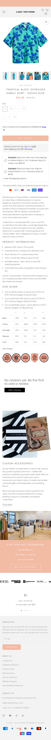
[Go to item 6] (45, 76)
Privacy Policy (8, 669)
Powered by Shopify (35, 723)
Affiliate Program (9, 681)
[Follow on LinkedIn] (23, 715)
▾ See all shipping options (15, 178)
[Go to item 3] (21, 76)
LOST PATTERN (25, 85)
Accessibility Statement (12, 685)
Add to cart (26, 138)
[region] (25, 600)
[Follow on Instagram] (3, 715)
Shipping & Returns (10, 665)
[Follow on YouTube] (10, 715)
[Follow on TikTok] (16, 715)
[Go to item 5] (37, 76)
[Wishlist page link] (46, 14)
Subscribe (11, 647)
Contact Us (7, 660)
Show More (7, 504)
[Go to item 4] (29, 76)
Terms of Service (9, 677)
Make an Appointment (25, 567)
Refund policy (8, 673)
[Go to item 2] (13, 76)
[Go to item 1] (5, 76)
